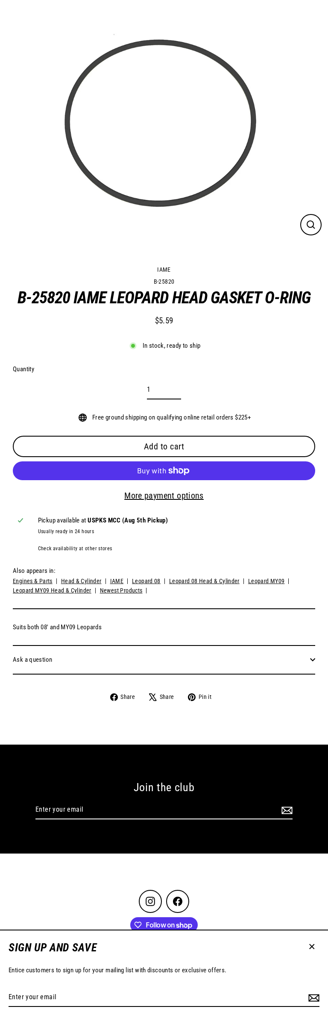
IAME (164, 269)
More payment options (164, 495)
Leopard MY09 (266, 581)
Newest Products (121, 590)
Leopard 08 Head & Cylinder (204, 581)
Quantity (23, 369)
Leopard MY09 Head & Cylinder (52, 590)
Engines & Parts (33, 581)
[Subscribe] (312, 997)
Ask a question (32, 659)
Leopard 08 (146, 581)
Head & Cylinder (81, 581)
